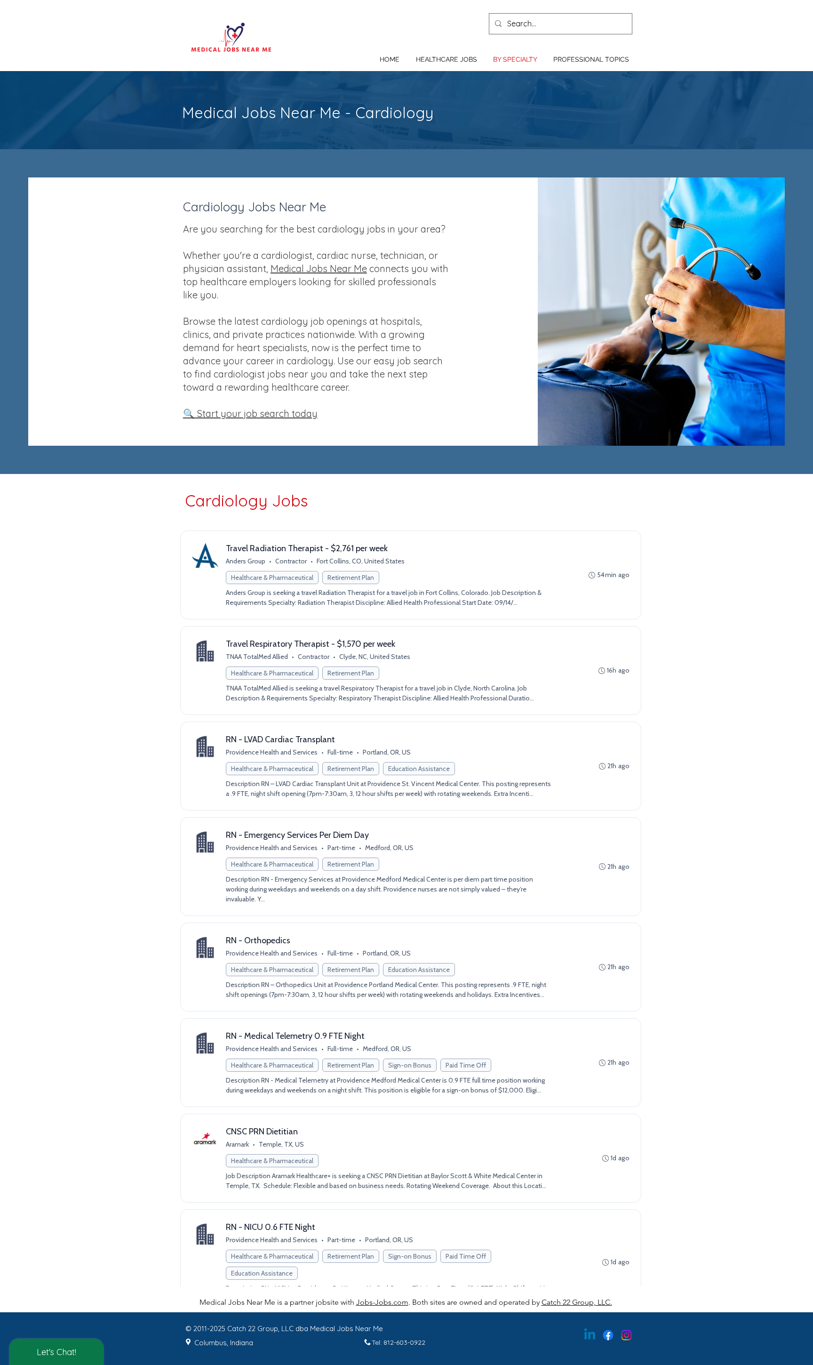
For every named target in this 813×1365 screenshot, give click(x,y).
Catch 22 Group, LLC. (577, 1302)
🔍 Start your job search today (250, 413)
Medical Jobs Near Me (319, 268)
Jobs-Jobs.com (382, 1302)
